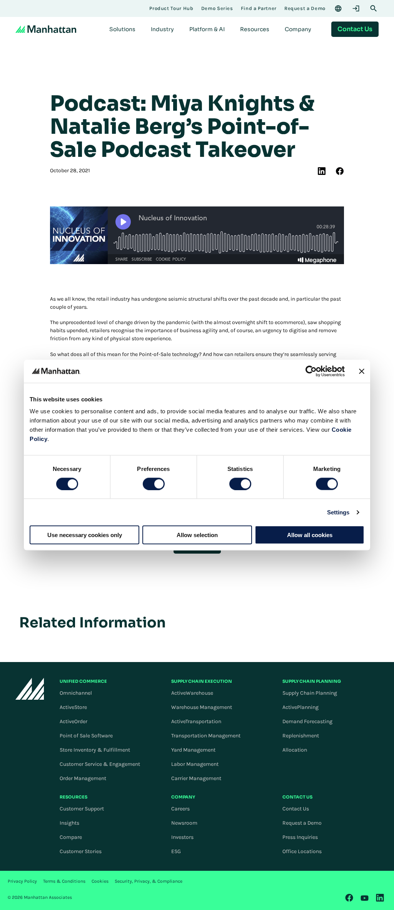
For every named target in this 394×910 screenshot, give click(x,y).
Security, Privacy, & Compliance (148, 881)
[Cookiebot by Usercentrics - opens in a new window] (311, 371)
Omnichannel (76, 693)
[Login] (356, 8)
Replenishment (300, 735)
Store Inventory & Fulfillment (95, 750)
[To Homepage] (29, 688)
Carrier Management (196, 778)
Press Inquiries (300, 837)
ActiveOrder (73, 721)
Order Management (83, 778)
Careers (180, 808)
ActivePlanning (300, 707)
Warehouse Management (201, 707)
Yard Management (193, 750)
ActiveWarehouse (192, 693)
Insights (69, 823)
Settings (338, 512)
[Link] (349, 898)
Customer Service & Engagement (100, 764)
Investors (182, 837)
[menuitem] (122, 29)
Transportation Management (205, 735)
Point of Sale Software (86, 735)
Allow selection (197, 535)
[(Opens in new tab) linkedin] (321, 171)
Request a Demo (302, 823)
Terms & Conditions (64, 881)
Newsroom (184, 823)
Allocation (294, 750)
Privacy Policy (22, 881)
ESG (176, 851)
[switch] (154, 483)
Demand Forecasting (307, 721)
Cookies (100, 881)
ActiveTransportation (196, 721)
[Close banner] (361, 371)
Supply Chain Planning (309, 693)
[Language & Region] (338, 8)
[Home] (45, 29)
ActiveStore (73, 707)
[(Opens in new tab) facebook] (340, 171)
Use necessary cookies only (84, 535)
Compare (71, 837)
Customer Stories (81, 851)
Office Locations (302, 851)
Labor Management (195, 764)
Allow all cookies (309, 535)
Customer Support (82, 808)
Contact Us (295, 808)
